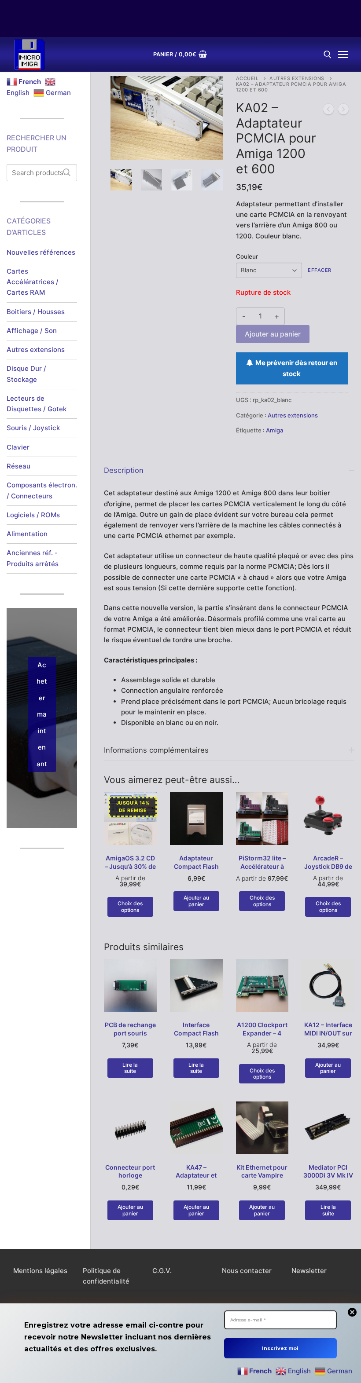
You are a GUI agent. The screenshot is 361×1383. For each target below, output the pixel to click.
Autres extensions (296, 78)
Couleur (247, 256)
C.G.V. (162, 1270)
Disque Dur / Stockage (26, 373)
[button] (208, 91)
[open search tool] (328, 55)
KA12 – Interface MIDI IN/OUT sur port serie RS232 (328, 1033)
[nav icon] (343, 54)
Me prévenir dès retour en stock (295, 368)
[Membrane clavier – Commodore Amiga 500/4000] (328, 110)
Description (124, 470)
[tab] (229, 593)
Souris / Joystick (33, 428)
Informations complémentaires (156, 750)
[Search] (67, 172)
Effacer (320, 270)
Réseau (18, 466)
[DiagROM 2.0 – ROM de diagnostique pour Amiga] (343, 110)
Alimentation (27, 534)
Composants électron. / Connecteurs (42, 490)
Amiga (274, 430)
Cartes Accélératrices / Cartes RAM (33, 282)
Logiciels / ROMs (33, 515)
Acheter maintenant (42, 714)
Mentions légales (40, 1270)
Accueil (247, 78)
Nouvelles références (41, 252)
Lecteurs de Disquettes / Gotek (36, 403)
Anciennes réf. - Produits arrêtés (33, 558)
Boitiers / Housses (36, 311)
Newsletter (309, 1270)
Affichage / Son (32, 330)
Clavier (18, 447)
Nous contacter (247, 1270)
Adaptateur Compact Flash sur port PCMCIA (196, 866)
